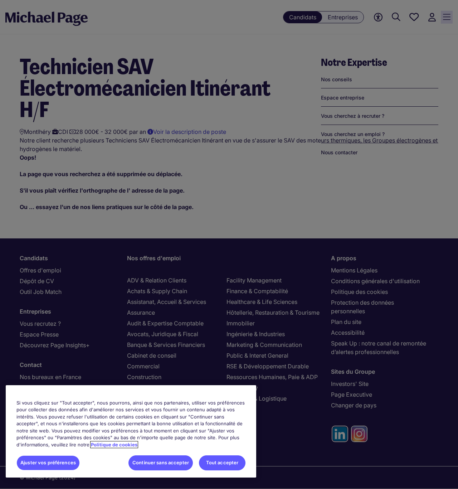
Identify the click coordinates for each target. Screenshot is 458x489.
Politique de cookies (114, 444)
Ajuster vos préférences (48, 462)
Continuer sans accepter (160, 462)
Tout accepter (222, 462)
